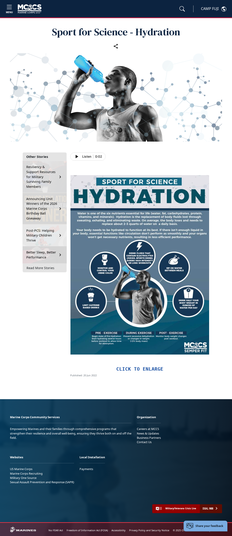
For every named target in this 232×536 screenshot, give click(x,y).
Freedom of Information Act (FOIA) (87, 530)
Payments (86, 469)
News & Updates (148, 433)
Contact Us (144, 442)
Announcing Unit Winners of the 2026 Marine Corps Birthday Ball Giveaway (41, 208)
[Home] (29, 8)
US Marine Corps (21, 469)
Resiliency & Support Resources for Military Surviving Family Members (41, 176)
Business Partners (149, 438)
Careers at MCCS (148, 429)
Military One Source (23, 478)
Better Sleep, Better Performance (41, 254)
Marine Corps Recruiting (26, 473)
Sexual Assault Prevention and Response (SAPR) (42, 482)
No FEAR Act (55, 530)
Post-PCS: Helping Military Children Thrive (40, 235)
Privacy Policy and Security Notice (149, 530)
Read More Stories (40, 268)
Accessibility (118, 530)
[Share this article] (116, 46)
